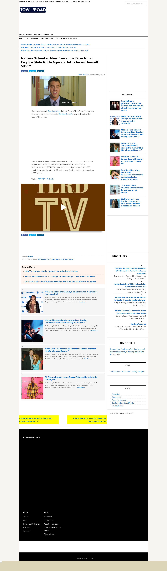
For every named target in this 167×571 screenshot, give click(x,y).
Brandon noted (54, 111)
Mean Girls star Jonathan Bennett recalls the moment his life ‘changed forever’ (132, 146)
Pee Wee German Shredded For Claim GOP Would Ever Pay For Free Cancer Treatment (130, 270)
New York (56, 259)
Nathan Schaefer (66, 114)
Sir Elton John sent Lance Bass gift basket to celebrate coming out (132, 160)
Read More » (83, 302)
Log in (91, 558)
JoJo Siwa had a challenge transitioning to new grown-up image (132, 188)
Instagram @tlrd (138, 371)
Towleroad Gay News (84, 10)
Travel (26, 517)
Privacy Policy (117, 406)
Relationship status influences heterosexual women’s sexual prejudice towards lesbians (132, 174)
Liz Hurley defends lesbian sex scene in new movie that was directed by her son (130, 202)
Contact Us (116, 397)
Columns (27, 528)
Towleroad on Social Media (123, 403)
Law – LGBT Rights (31, 524)
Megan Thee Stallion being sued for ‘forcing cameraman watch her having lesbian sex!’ (54, 51)
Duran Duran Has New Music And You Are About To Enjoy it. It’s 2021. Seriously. (60, 282)
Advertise (116, 394)
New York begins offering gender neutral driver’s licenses (51, 271)
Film (25, 520)
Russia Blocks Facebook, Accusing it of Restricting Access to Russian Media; (60, 276)
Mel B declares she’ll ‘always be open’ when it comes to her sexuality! (48, 47)
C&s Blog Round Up (138, 324)
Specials (26, 531)
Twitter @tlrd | (116, 371)
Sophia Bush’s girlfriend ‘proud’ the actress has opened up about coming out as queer (55, 44)
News (30, 257)
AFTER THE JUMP (45, 179)
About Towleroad (119, 400)
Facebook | (127, 371)
